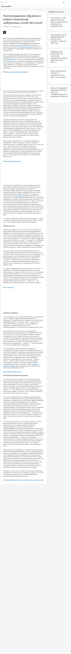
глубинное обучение (10, 59)
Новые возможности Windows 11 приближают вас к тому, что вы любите (58, 74)
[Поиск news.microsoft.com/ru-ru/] (6, 2)
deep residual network (21, 196)
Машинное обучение (25, 480)
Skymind (16, 350)
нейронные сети (38, 480)
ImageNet (24, 100)
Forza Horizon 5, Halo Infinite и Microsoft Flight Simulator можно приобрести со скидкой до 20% (59, 22)
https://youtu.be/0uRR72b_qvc (12, 371)
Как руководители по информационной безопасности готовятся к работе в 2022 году (58, 39)
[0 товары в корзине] (64, 2)
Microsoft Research (12, 480)
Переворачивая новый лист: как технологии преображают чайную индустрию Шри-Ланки (58, 57)
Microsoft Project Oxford (26, 47)
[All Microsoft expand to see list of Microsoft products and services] (2, 2)
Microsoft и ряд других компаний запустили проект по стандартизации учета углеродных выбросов (59, 92)
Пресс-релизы (6, 6)
